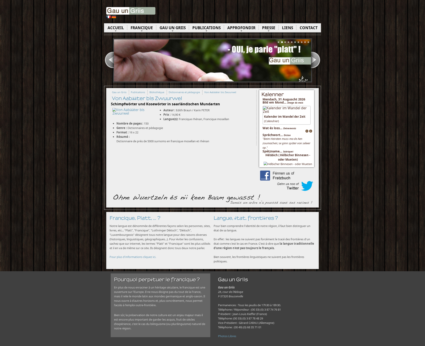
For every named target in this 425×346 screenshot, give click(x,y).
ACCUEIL (116, 27)
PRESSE (268, 27)
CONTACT (309, 27)
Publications (138, 92)
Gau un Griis (119, 92)
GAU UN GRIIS (173, 27)
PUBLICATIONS (206, 27)
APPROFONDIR (241, 27)
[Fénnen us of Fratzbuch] (286, 179)
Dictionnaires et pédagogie (184, 92)
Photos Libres (227, 336)
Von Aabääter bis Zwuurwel (220, 92)
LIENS (287, 27)
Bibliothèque (156, 92)
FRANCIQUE (142, 27)
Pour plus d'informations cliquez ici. (133, 257)
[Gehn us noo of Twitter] (286, 189)
